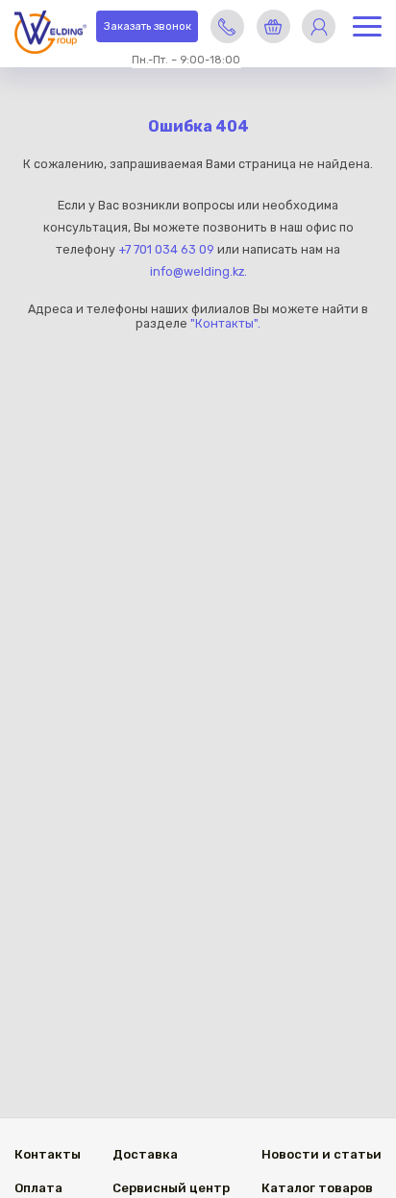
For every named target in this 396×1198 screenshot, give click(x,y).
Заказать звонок (147, 26)
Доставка (145, 1154)
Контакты (47, 1154)
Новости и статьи (321, 1154)
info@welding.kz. (198, 271)
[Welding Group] (50, 34)
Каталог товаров (317, 1188)
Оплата (38, 1188)
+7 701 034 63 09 (166, 249)
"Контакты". (225, 323)
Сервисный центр (171, 1188)
